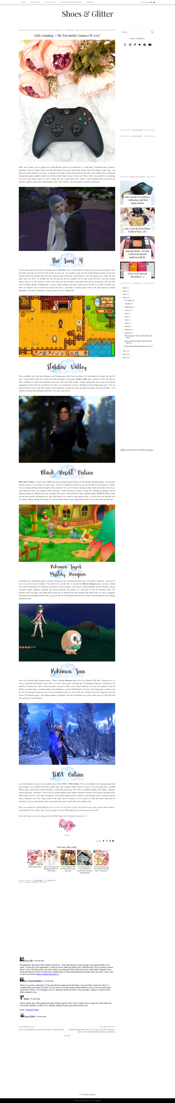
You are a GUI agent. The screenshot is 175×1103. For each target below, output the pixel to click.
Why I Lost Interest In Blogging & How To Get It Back (51, 869)
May (126, 320)
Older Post (92, 1029)
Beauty (34, 2)
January (127, 333)
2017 (124, 351)
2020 (124, 291)
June (126, 316)
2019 (124, 294)
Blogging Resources (69, 2)
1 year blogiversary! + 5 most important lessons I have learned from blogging (84, 870)
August (127, 310)
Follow (67, 835)
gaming (35, 882)
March (127, 326)
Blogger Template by (87, 1100)
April (126, 323)
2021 (124, 288)
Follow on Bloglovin (137, 38)
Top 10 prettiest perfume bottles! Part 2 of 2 (137, 230)
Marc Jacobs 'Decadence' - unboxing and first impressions (137, 200)
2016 (124, 354)
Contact (90, 2)
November (128, 300)
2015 (124, 357)
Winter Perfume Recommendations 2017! (138, 346)
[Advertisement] (137, 88)
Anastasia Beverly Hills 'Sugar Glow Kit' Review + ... (138, 342)
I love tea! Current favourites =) (137, 275)
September (128, 307)
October (127, 304)
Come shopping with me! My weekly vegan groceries (68, 869)
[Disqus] (67, 922)
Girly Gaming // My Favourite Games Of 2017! (138, 337)
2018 (124, 297)
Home (23, 2)
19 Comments (50, 880)
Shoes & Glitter (87, 13)
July (126, 313)
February (128, 329)
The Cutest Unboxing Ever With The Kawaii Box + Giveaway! (101, 869)
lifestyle (43, 882)
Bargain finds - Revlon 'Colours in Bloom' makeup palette (137, 254)
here (85, 816)
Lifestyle (49, 2)
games (28, 882)
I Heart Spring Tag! (34, 867)
